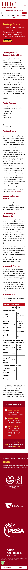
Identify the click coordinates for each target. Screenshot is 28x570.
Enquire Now (16, 446)
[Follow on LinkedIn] (9, 462)
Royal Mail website (16, 191)
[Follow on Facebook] (4, 462)
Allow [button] (20, 567)
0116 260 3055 (19, 10)
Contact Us (7, 41)
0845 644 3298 (9, 10)
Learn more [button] (17, 559)
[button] (2, 562)
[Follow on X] (7, 462)
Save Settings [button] (7, 567)
